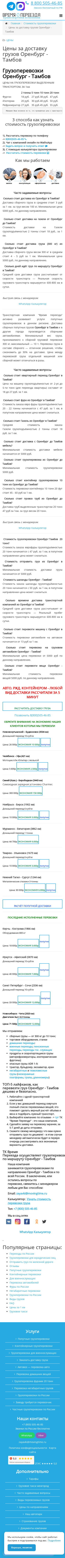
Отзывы (14, 1266)
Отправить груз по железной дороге (31, 1262)
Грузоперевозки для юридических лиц (33, 1257)
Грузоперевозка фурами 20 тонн (33, 1381)
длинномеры (41, 1077)
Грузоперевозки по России (25, 1295)
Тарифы (33, 1478)
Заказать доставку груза (33, 1360)
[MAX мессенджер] (20, 7)
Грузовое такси (18, 1311)
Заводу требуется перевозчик (33, 1402)
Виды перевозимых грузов (34, 1500)
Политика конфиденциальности (28, 1447)
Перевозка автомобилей (24, 1282)
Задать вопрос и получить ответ (25, 146)
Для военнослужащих (22, 1278)
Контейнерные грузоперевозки (34, 1345)
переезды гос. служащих (37, 1050)
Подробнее (54, 1540)
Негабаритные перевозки (25, 1290)
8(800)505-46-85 (15, 139)
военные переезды (21, 1046)
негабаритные (18, 1070)
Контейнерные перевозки (25, 1274)
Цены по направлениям (33, 1507)
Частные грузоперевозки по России (33, 1409)
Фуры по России (19, 1286)
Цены (9, 40)
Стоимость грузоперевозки (40, 23)
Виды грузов (17, 1299)
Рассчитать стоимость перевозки (26, 152)
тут (57, 1117)
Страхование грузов (34, 1521)
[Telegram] (11, 7)
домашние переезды (22, 1043)
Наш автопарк (33, 1514)
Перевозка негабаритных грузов (33, 1388)
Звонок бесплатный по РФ (48, 7)
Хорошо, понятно (21, 1547)
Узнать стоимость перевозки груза (29, 1201)
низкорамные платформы (22, 1075)
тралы (28, 1077)
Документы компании (34, 1528)
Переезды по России (22, 1253)
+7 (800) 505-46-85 (25, 1209)
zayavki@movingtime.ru (31, 1193)
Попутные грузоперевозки (25, 1270)
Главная (15, 23)
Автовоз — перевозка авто (34, 1367)
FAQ (12, 1303)
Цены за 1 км (17, 1307)
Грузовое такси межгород (34, 1485)
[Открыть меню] (60, 15)
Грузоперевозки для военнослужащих (33, 1353)
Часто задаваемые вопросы (33, 1493)
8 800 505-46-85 (46, 3)
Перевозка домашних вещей (33, 1374)
